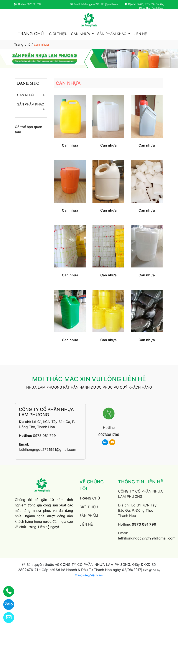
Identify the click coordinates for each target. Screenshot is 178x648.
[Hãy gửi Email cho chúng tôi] (6, 617)
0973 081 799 (44, 435)
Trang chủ (22, 44)
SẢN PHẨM (88, 515)
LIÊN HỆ (140, 34)
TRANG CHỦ (31, 33)
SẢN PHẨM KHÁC (112, 34)
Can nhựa (70, 145)
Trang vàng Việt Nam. (89, 575)
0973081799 (108, 435)
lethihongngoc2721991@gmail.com (47, 449)
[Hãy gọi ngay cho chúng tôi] (6, 591)
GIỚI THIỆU (58, 34)
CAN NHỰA (81, 34)
